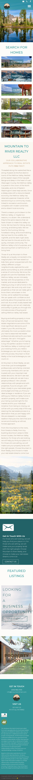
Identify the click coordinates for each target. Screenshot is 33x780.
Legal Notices (6, 778)
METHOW (10, 504)
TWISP (25, 488)
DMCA (14, 778)
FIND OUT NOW (16, 668)
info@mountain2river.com (16, 692)
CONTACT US (10, 562)
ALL (25, 504)
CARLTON (9, 488)
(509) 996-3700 (16, 690)
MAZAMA (16, 480)
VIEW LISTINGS (15, 619)
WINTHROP (16, 496)
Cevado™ (15, 776)
